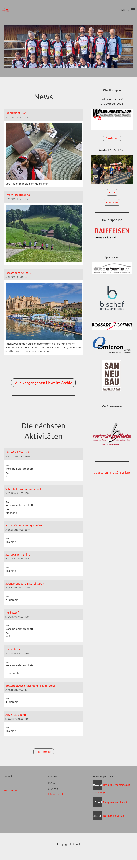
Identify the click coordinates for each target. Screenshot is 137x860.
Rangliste (112, 202)
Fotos (112, 192)
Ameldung (112, 138)
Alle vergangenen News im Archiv (43, 382)
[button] (43, 464)
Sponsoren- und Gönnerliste (112, 472)
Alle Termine (43, 751)
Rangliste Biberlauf (114, 815)
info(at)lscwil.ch (57, 794)
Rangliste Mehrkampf (115, 802)
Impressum (11, 790)
